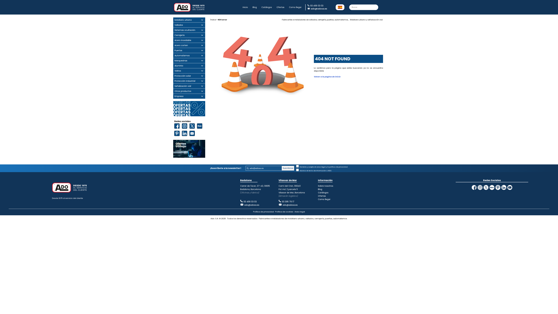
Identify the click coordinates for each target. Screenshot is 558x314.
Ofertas (280, 7)
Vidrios (178, 71)
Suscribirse (288, 168)
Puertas (178, 50)
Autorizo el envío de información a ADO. (315, 171)
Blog (255, 7)
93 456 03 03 (250, 201)
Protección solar (183, 76)
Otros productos (183, 91)
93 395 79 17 (288, 201)
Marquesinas (181, 61)
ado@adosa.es (319, 8)
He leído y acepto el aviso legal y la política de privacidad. (323, 167)
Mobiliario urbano (183, 20)
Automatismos (182, 56)
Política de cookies (284, 211)
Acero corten (181, 45)
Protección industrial (185, 81)
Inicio (245, 7)
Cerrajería (180, 35)
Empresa (179, 96)
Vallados (179, 25)
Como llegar (295, 7)
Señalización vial (183, 86)
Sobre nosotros (325, 185)
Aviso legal (300, 211)
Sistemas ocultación (185, 30)
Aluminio (179, 66)
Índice (213, 19)
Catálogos (266, 7)
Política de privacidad (263, 211)
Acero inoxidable (183, 40)
